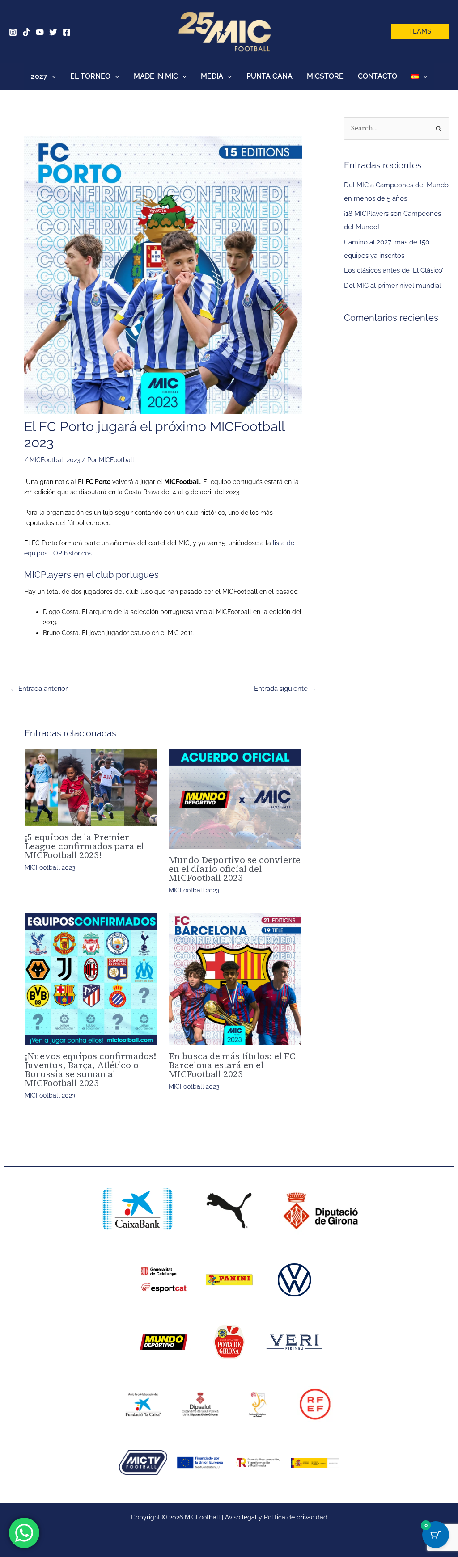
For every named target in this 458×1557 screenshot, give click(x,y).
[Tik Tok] (26, 32)
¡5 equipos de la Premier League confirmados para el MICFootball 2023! (84, 846)
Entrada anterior (39, 689)
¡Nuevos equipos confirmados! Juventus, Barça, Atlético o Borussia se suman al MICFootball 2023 (90, 1069)
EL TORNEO (90, 76)
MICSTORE (325, 76)
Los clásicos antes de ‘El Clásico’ (393, 270)
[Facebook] (67, 32)
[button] (420, 31)
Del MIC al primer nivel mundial (392, 286)
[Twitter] (53, 32)
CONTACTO (377, 76)
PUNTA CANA (269, 76)
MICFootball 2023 (55, 459)
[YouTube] (40, 32)
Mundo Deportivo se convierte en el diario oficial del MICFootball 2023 (235, 869)
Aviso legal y (244, 1517)
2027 (39, 76)
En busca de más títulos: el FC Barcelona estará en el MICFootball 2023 (232, 1065)
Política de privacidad (295, 1517)
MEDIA (212, 76)
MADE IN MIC (156, 76)
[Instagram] (13, 32)
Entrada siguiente (285, 689)
